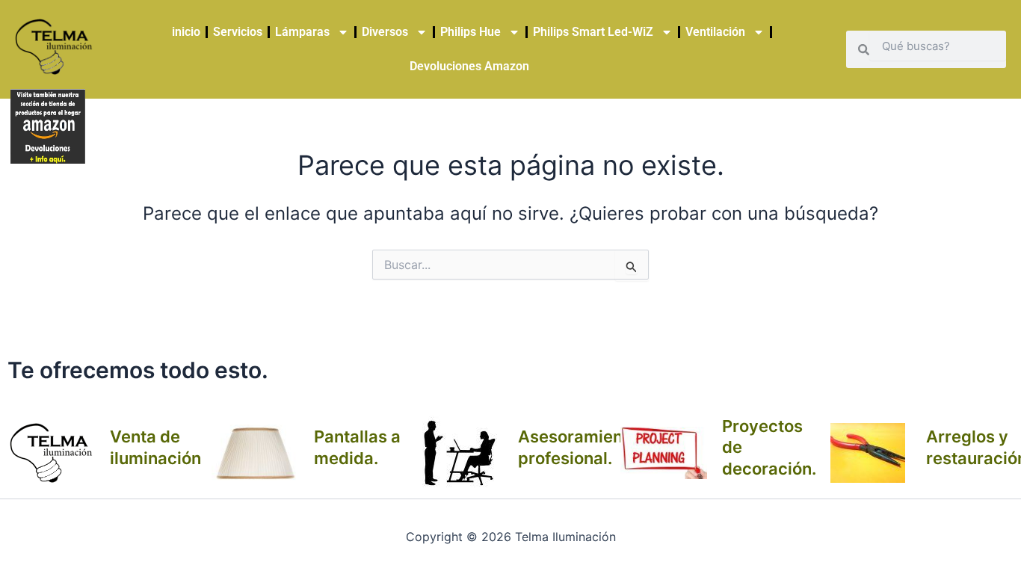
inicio (186, 32)
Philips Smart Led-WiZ (593, 32)
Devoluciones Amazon (469, 66)
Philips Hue (470, 32)
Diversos (385, 32)
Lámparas (302, 32)
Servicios (237, 32)
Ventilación (715, 32)
